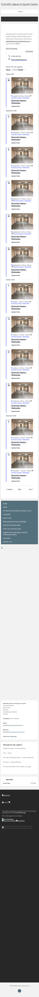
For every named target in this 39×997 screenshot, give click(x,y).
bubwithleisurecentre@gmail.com (18, 41)
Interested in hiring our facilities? (17, 511)
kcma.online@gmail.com (19, 59)
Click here (13, 736)
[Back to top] (19, 991)
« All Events (29, 51)
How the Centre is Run (12, 529)
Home (5, 504)
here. (29, 766)
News (5, 507)
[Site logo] (19, 6)
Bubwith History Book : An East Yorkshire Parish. (15, 533)
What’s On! (7, 518)
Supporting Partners (11, 525)
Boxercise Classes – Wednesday (19, 101)
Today (19, 489)
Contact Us (7, 542)
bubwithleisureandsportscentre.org (13, 732)
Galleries (7, 538)
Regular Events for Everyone (14, 522)
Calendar (6, 514)
